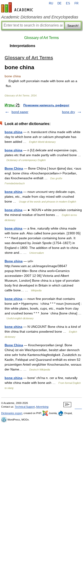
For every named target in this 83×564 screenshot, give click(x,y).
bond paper (20, 112)
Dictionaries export (11, 413)
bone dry (68, 112)
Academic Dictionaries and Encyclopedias (39, 17)
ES (68, 3)
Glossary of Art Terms (41, 38)
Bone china (14, 261)
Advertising (42, 406)
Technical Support (25, 406)
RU (51, 3)
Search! (73, 25)
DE (59, 3)
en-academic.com (17, 7)
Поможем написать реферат (46, 105)
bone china (13, 132)
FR (76, 3)
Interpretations (22, 46)
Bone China (14, 168)
